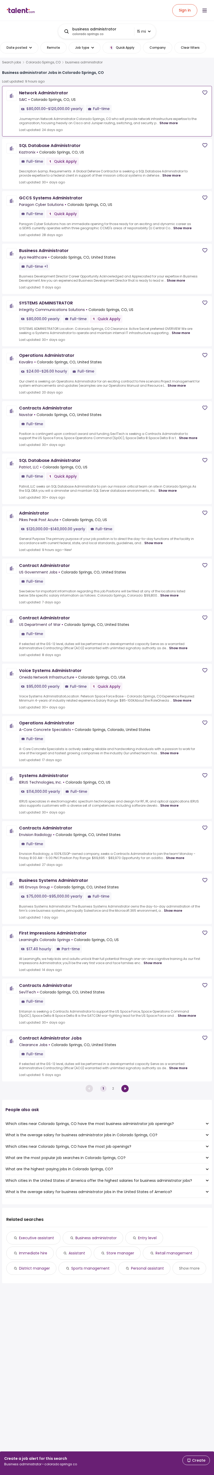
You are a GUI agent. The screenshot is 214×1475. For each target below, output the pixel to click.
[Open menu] (204, 10)
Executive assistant (36, 1238)
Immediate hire (33, 1253)
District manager (34, 1268)
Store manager (120, 1253)
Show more (168, 123)
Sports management (90, 1268)
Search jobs (11, 62)
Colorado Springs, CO (43, 62)
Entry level (147, 1238)
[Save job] (204, 92)
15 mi (141, 31)
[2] (125, 1088)
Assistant (77, 1253)
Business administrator (96, 1238)
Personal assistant (147, 1268)
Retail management (174, 1253)
